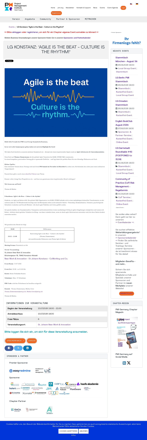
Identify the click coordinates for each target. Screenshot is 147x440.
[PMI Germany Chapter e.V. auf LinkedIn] (124, 363)
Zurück (31, 341)
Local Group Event (127, 69)
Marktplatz (126, 293)
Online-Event (122, 142)
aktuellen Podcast (31, 174)
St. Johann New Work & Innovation (54, 325)
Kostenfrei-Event (124, 92)
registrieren (32, 32)
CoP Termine (124, 197)
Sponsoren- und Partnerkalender (77, 38)
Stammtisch (122, 72)
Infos (73, 435)
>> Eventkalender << (125, 222)
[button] (56, 356)
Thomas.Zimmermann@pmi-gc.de (15, 291)
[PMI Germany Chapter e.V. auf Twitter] (128, 363)
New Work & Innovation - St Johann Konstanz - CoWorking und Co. (36, 259)
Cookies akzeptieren (68, 431)
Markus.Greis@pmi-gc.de (35, 291)
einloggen (16, 32)
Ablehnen (83, 431)
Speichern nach (14, 341)
